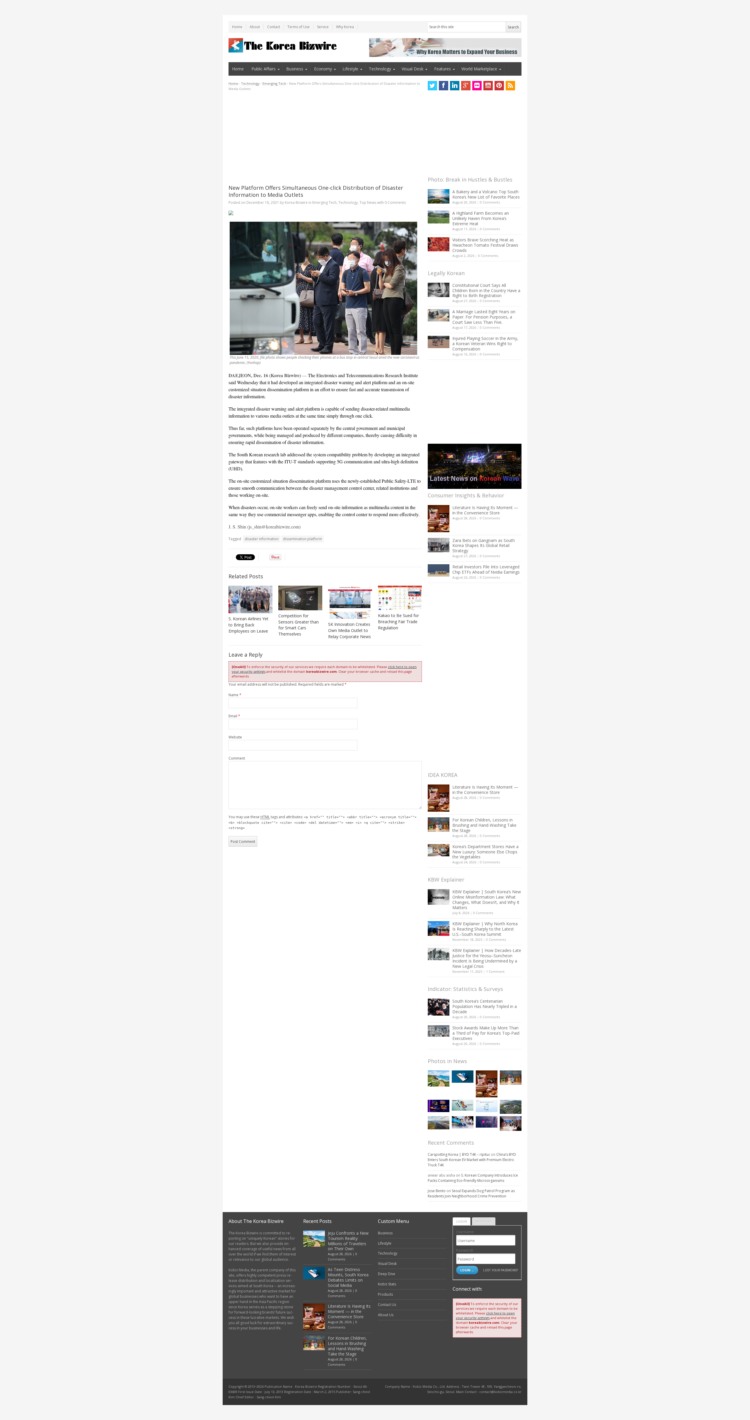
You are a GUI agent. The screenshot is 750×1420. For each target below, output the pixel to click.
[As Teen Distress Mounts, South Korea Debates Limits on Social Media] (462, 1076)
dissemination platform (302, 538)
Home (237, 26)
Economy (323, 69)
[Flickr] (477, 85)
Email (234, 716)
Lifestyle (350, 69)
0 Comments (490, 202)
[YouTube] (488, 85)
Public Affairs (263, 69)
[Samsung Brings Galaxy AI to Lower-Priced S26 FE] (462, 1105)
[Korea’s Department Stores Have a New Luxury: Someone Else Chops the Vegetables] (438, 850)
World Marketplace (479, 69)
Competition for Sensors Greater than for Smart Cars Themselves (298, 625)
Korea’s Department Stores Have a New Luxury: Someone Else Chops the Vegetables (485, 852)
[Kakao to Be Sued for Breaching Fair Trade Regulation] (400, 598)
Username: (465, 1231)
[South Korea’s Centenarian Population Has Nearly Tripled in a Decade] (438, 1007)
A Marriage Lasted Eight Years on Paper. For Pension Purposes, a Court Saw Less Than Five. (483, 317)
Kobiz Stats (387, 1284)
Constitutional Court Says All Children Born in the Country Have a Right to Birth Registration (486, 290)
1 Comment (495, 971)
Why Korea (345, 26)
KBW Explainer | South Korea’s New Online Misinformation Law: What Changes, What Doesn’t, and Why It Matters (486, 899)
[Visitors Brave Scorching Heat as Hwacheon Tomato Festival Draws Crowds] (438, 244)
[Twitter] (432, 85)
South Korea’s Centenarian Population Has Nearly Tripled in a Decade (484, 1006)
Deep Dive (386, 1273)
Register (483, 1221)
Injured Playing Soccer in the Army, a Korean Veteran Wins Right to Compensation (485, 343)
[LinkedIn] (454, 85)
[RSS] (510, 85)
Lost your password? (500, 1270)
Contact (273, 26)
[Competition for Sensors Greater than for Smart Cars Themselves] (300, 598)
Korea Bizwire (296, 202)
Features (442, 69)
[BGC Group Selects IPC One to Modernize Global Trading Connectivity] (486, 1122)
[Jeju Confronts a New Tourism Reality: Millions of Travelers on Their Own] (438, 1078)
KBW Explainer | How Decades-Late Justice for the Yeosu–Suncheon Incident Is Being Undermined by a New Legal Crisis (486, 958)
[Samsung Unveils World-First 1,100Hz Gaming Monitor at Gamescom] (438, 1106)
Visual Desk (412, 69)
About (255, 26)
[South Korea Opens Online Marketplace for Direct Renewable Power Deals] (438, 1122)
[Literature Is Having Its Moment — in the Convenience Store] (438, 518)
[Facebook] (443, 85)
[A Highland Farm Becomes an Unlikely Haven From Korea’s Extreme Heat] (438, 217)
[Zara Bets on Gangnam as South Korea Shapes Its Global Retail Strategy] (438, 545)
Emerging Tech (274, 83)
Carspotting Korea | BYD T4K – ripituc (459, 1154)
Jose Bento (437, 1190)
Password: (464, 1250)
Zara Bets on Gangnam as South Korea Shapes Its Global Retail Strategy (483, 546)
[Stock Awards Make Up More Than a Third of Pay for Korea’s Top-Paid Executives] (438, 1031)
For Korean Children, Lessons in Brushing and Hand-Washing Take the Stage (484, 825)
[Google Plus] (466, 85)
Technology (380, 69)
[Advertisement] (325, 138)
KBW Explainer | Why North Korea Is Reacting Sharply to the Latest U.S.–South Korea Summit (485, 929)
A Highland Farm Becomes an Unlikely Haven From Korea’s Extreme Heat (480, 218)
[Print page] (325, 213)
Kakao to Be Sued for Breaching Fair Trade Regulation (398, 622)
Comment (237, 758)
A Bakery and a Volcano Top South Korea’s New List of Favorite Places (486, 194)
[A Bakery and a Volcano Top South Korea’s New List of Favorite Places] (438, 196)
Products (385, 1294)
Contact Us (387, 1304)
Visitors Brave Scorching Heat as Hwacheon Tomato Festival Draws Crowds (485, 245)
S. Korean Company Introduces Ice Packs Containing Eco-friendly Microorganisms (473, 1178)
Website (235, 737)
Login (461, 1221)
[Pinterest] (499, 85)
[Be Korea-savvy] (283, 45)
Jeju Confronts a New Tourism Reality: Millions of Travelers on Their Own (348, 1241)
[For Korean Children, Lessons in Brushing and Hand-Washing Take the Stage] (438, 824)
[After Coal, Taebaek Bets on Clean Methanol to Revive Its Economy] (510, 1107)
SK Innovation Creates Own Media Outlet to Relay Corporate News (349, 630)
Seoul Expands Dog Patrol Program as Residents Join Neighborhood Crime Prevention (471, 1193)
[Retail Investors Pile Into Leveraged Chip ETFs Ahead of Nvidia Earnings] (438, 570)
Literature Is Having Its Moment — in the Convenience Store (485, 510)
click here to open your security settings (485, 1315)
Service (323, 26)
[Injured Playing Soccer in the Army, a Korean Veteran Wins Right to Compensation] (438, 342)
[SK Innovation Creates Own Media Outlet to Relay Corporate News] (350, 602)
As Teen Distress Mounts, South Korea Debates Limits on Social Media (348, 1277)
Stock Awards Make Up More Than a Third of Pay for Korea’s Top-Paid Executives (485, 1033)
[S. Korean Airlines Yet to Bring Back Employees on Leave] (250, 600)
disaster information (262, 538)
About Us (385, 1314)
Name (235, 694)
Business (294, 69)
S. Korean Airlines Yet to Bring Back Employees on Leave (248, 625)
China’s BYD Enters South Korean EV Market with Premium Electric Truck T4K (472, 1159)
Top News (367, 202)
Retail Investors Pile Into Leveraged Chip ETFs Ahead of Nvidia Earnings (486, 569)
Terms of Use (298, 26)
